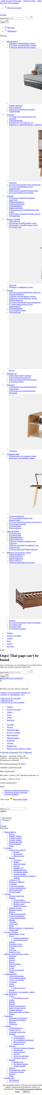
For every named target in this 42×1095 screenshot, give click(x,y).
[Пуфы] (12, 111)
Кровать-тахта (18, 904)
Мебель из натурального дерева (19, 553)
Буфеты (12, 942)
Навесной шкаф (19, 864)
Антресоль (17, 860)
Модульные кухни (20, 940)
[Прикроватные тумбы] (18, 210)
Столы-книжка (28, 193)
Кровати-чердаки (20, 906)
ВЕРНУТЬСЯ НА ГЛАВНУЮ (11, 678)
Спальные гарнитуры (17, 1032)
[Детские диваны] (16, 47)
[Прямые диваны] (16, 43)
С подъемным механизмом (23, 1040)
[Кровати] (13, 202)
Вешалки (21, 555)
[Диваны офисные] (16, 549)
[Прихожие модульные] (18, 391)
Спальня (10, 196)
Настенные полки (31, 191)
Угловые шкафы (19, 874)
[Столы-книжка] (15, 193)
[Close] (1, 818)
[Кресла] (12, 107)
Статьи (9, 644)
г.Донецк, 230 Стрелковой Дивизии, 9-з (15, 693)
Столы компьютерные (17, 918)
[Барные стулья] (15, 287)
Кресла (19, 107)
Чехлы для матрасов (21, 1056)
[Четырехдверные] (16, 380)
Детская (10, 290)
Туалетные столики (33, 214)
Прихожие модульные (17, 1020)
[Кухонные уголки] (16, 225)
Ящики (16, 862)
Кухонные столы (30, 223)
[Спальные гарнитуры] (18, 198)
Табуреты (12, 285)
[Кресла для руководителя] (19, 545)
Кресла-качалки (29, 563)
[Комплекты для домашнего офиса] (23, 456)
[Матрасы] (13, 204)
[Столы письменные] (17, 302)
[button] (21, 787)
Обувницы (13, 451)
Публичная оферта (11, 794)
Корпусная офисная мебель (19, 1012)
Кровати (20, 202)
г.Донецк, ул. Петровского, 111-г (12, 695)
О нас (9, 641)
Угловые (20, 382)
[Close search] (2, 816)
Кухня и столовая (13, 219)
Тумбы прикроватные (17, 914)
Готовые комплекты (21, 938)
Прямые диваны (29, 43)
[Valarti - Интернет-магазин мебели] (3, 15)
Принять (26, 1092)
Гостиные (10, 115)
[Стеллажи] (13, 310)
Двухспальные (19, 1036)
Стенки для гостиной (17, 850)
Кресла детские (19, 988)
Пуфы (17, 111)
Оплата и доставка (14, 636)
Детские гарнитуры (33, 292)
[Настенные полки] (16, 191)
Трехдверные (26, 378)
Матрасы (21, 204)
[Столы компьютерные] (18, 304)
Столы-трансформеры (17, 888)
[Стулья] (12, 227)
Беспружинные (19, 1052)
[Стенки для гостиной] (18, 117)
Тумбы (18, 526)
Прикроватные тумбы (17, 1070)
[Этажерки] (13, 629)
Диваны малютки (15, 105)
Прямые (16, 852)
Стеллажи (13, 183)
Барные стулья (27, 287)
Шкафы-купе (12, 374)
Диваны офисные (31, 549)
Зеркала (20, 557)
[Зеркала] (13, 557)
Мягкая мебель (12, 41)
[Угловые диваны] (16, 45)
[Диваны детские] (16, 296)
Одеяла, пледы (14, 1030)
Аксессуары (13, 924)
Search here (4, 18)
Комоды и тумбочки (34, 125)
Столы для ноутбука (33, 522)
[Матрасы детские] (16, 298)
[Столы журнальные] (17, 185)
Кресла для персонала (17, 1006)
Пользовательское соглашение (16, 792)
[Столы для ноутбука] (17, 522)
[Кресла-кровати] (16, 109)
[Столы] (12, 533)
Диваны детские (29, 296)
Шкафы (19, 121)
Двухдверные (26, 376)
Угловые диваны (30, 45)
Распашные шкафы (20, 872)
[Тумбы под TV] (15, 123)
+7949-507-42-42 (12, 702)
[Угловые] (13, 382)
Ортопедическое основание (23, 1048)
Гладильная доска (15, 1028)
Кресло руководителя (17, 1008)
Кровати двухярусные (21, 902)
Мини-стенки (18, 856)
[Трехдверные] (15, 378)
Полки (18, 312)
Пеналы (20, 539)
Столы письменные (33, 302)
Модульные (17, 854)
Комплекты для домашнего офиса (22, 458)
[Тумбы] (12, 526)
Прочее (12, 990)
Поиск (3, 22)
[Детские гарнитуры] (17, 292)
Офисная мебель (13, 531)
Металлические (19, 1042)
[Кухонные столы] (16, 223)
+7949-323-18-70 (10, 1)
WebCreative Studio (20, 799)
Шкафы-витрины (20, 870)
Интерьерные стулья (17, 934)
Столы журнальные (33, 185)
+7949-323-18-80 (29, 1)
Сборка (9, 638)
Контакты (10, 646)
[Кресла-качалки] (16, 563)
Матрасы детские (30, 298)
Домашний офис (13, 454)
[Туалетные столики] (17, 214)
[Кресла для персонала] (18, 541)
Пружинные (18, 1050)
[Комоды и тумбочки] (17, 125)
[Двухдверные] (15, 376)
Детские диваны (29, 47)
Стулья (18, 227)
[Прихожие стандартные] (19, 387)
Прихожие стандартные (18, 1018)
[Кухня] (12, 221)
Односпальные (19, 900)
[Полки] (12, 312)
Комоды (20, 208)
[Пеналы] (13, 539)
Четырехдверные (30, 380)
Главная (10, 633)
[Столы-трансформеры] (18, 187)
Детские (16, 1054)
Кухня (17, 221)
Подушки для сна (20, 1058)
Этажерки (22, 629)
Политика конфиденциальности (16, 790)
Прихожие (11, 385)
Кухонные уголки (31, 225)
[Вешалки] (13, 555)
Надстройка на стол (21, 998)
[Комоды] (13, 208)
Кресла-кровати (29, 109)
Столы (18, 533)
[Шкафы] (13, 121)
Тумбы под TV (27, 123)
